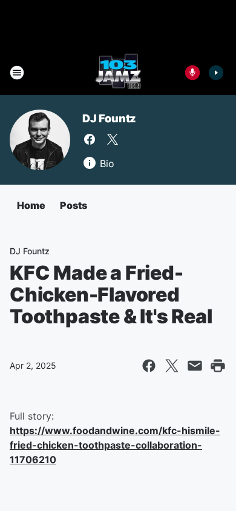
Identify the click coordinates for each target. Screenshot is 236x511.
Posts (73, 205)
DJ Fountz (109, 118)
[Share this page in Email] (194, 365)
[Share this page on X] (171, 365)
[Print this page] (217, 365)
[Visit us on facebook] (89, 139)
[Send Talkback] (192, 72)
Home (31, 205)
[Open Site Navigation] (17, 72)
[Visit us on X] (112, 139)
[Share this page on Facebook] (148, 365)
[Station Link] (118, 72)
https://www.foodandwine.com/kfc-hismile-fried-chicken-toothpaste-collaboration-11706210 (115, 445)
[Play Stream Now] (216, 72)
